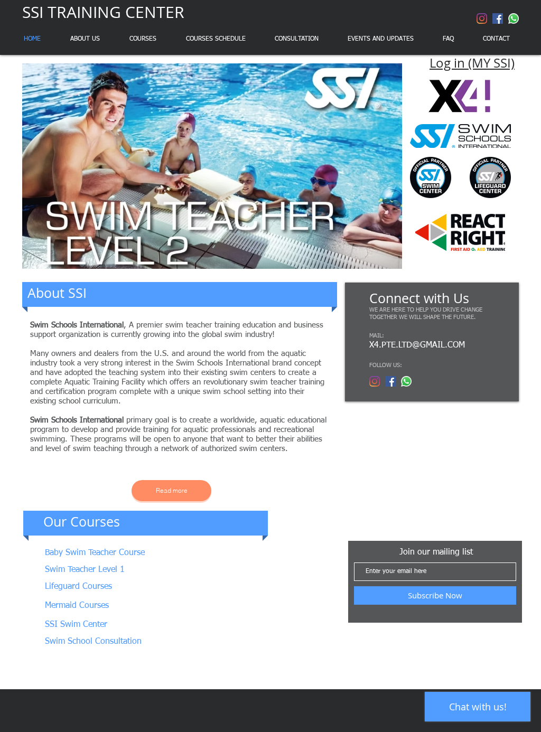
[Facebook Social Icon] (497, 18)
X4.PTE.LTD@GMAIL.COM (417, 345)
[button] (212, 166)
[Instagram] (482, 18)
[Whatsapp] (513, 18)
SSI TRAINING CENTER (103, 12)
